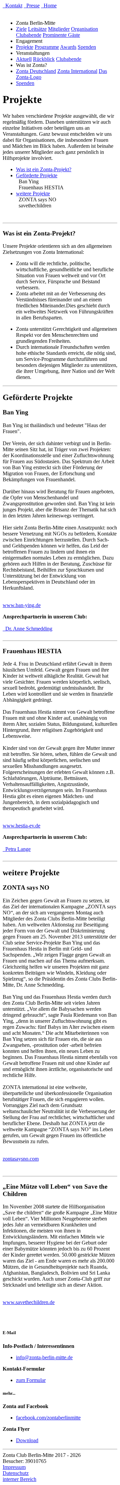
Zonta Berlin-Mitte (37, 23)
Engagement (30, 41)
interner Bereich (19, 1479)
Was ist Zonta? (33, 65)
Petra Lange (17, 849)
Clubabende (28, 35)
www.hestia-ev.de (21, 825)
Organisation (84, 29)
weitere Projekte (33, 193)
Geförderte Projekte (36, 175)
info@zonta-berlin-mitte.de (44, 1357)
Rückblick (44, 59)
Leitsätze (37, 29)
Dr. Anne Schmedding (27, 628)
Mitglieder (59, 29)
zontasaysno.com (21, 1159)
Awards (68, 47)
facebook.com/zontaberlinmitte (48, 1417)
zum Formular (31, 1380)
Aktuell (24, 59)
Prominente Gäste (61, 35)
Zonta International (77, 71)
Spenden (87, 47)
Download (27, 1440)
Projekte (24, 47)
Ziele (21, 29)
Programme (47, 47)
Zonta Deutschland (36, 71)
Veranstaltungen (34, 53)
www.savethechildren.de (29, 1302)
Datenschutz (16, 1473)
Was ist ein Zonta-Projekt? (43, 169)
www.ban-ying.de (22, 605)
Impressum (14, 1467)
